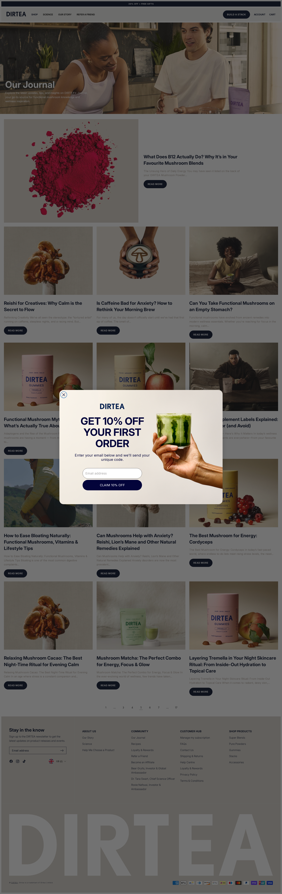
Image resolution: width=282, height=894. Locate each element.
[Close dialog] (64, 395)
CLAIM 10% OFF (112, 485)
